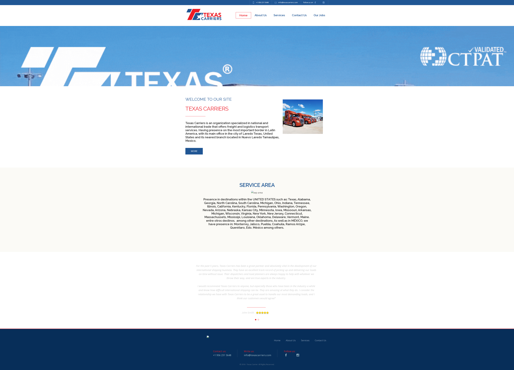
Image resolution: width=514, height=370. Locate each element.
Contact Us (320, 340)
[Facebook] (315, 2)
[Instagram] (324, 2)
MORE (194, 151)
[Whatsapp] (320, 2)
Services (305, 340)
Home (277, 340)
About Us (291, 340)
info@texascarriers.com (288, 2)
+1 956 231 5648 (262, 2)
